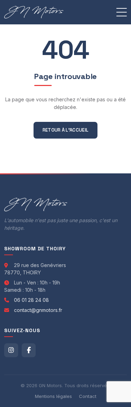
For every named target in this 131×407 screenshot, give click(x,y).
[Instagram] (11, 350)
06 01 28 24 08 (31, 300)
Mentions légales (53, 396)
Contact (87, 396)
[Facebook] (29, 350)
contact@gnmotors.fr (38, 310)
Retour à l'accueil (65, 130)
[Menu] (121, 12)
